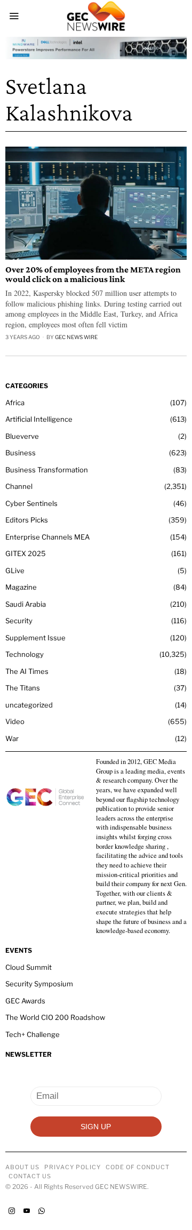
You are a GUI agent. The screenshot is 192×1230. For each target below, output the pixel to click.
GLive (15, 570)
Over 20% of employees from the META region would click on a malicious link (93, 275)
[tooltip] (11, 1210)
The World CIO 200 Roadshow (55, 1017)
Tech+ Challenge (32, 1034)
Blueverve (22, 436)
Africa (15, 402)
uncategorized (29, 705)
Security (19, 620)
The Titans (22, 688)
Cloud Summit (28, 967)
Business (20, 452)
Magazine (21, 587)
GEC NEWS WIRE (76, 337)
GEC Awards (25, 1000)
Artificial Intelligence (39, 419)
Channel (19, 486)
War (12, 738)
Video (15, 721)
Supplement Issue (35, 637)
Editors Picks (26, 520)
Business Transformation (46, 469)
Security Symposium (39, 983)
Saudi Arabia (25, 604)
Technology (24, 654)
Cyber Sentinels (31, 503)
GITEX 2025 (25, 553)
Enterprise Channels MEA (47, 537)
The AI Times (27, 671)
